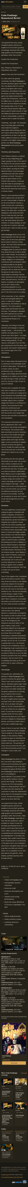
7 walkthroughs (6, 1059)
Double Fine (4, 1016)
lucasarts (16, 1016)
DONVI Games (5, 1174)
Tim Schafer (4, 1018)
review (25, 1016)
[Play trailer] (14, 943)
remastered (20, 1016)
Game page (14, 1063)
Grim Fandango (10, 1016)
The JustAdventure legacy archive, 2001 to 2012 (12, 1177)
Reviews (3, 12)
